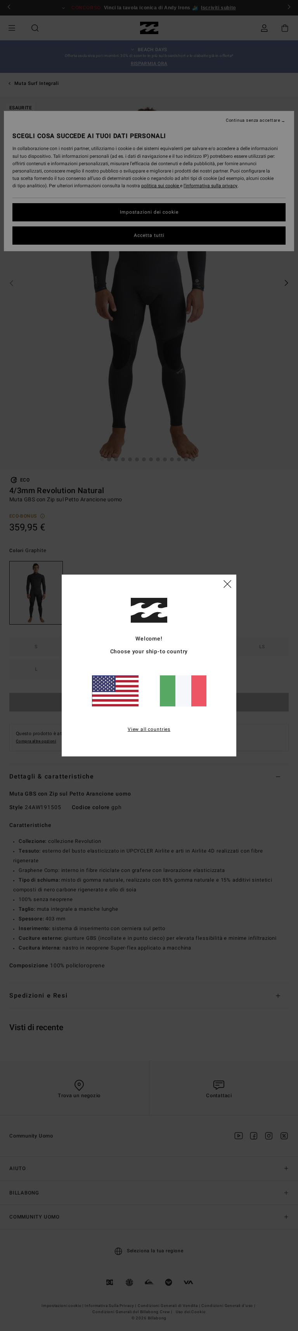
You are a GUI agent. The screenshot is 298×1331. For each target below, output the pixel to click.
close (227, 583)
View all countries (149, 729)
